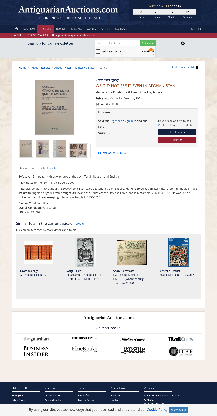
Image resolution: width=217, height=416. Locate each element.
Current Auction (53, 395)
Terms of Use (84, 395)
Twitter (114, 400)
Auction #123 (62, 67)
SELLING (76, 29)
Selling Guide (18, 400)
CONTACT (121, 29)
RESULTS (45, 29)
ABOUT (105, 29)
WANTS (91, 29)
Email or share (109, 153)
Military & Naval (85, 67)
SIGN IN (196, 29)
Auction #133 (159, 6)
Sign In (128, 121)
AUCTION (29, 29)
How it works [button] (177, 132)
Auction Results (40, 67)
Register (115, 121)
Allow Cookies (178, 409)
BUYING (61, 29)
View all (80, 223)
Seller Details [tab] (48, 168)
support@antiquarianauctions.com (158, 395)
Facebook (116, 395)
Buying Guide (18, 395)
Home (22, 67)
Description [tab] (26, 168)
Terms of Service (86, 400)
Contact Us (165, 125)
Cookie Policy (157, 409)
